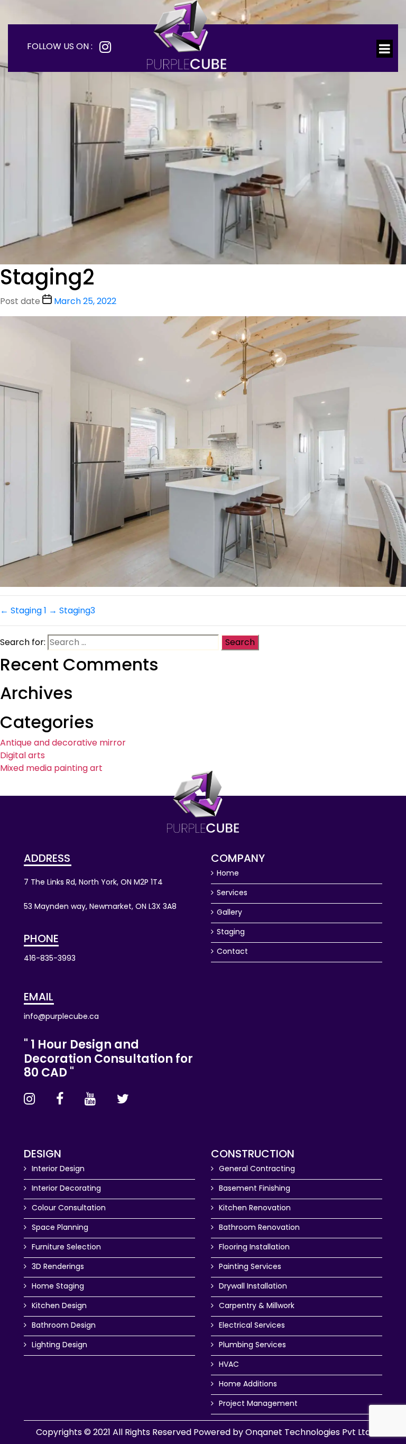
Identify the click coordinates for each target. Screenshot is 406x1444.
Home (228, 873)
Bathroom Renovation (258, 1227)
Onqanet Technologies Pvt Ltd (308, 1432)
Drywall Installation (252, 1286)
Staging (231, 931)
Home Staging (57, 1286)
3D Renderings (57, 1266)
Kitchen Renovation (254, 1207)
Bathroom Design (63, 1325)
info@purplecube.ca (61, 1016)
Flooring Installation (253, 1246)
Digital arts (22, 755)
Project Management (257, 1403)
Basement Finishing (253, 1188)
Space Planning (59, 1227)
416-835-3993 (50, 958)
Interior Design (57, 1168)
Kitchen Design (58, 1305)
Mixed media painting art (51, 768)
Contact (232, 951)
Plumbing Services (251, 1344)
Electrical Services (251, 1325)
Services (232, 892)
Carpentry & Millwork (255, 1305)
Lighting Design (58, 1344)
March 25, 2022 (85, 301)
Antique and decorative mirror (63, 743)
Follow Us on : (60, 46)
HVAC (228, 1364)
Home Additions (247, 1383)
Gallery (229, 912)
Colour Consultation (68, 1207)
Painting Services (249, 1266)
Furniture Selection (65, 1246)
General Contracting (256, 1168)
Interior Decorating (65, 1188)
